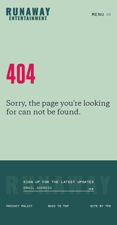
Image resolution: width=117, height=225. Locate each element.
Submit (91, 189)
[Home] (28, 14)
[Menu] (108, 15)
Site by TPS (100, 206)
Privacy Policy (19, 206)
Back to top (58, 206)
